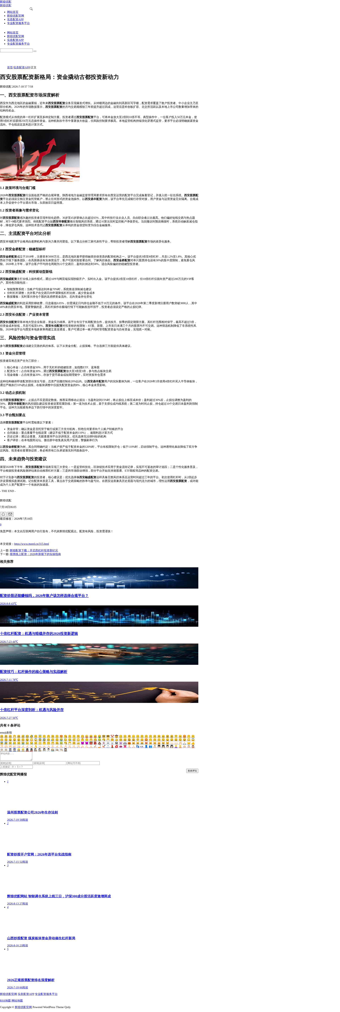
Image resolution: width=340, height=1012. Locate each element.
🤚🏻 (65, 746)
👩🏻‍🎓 (65, 749)
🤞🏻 (23, 746)
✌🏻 (27, 746)
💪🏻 (87, 746)
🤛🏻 (14, 746)
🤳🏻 (99, 746)
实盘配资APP (21, 67)
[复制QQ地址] (3, 514)
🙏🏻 (184, 743)
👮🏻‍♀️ (10, 749)
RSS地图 (5, 1000)
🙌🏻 (176, 743)
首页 (10, 67)
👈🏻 (40, 746)
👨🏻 (167, 746)
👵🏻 (189, 746)
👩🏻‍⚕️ (44, 749)
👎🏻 (2, 746)
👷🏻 (23, 749)
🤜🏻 (19, 746)
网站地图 (17, 1000)
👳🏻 (6, 749)
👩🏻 (172, 746)
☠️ (112, 743)
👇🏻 (53, 746)
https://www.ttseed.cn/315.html (31, 543)
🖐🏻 (70, 746)
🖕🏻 (91, 746)
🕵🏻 (40, 749)
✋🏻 (61, 746)
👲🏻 (193, 746)
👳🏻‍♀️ (2, 749)
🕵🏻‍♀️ (36, 749)
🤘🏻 (31, 746)
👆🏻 (48, 746)
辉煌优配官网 (8, 994)
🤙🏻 (82, 746)
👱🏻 (180, 746)
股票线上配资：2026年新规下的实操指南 (35, 554)
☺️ (36, 736)
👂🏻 (129, 746)
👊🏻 (6, 746)
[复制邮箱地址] (10, 514)
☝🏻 (57, 746)
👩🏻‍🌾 (53, 749)
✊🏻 (10, 746)
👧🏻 (163, 746)
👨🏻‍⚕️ (48, 749)
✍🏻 (95, 746)
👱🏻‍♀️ (176, 746)
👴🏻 (184, 746)
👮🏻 (14, 749)
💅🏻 (104, 746)
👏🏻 (180, 743)
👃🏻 (133, 746)
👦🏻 (159, 746)
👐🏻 (172, 743)
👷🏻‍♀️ (19, 749)
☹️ (155, 736)
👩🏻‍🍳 (57, 749)
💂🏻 (31, 749)
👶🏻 (155, 746)
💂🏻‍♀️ (27, 749)
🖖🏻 (74, 746)
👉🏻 (44, 746)
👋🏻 (78, 746)
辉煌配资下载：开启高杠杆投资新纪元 (34, 550)
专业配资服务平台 (46, 994)
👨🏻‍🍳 (61, 749)
